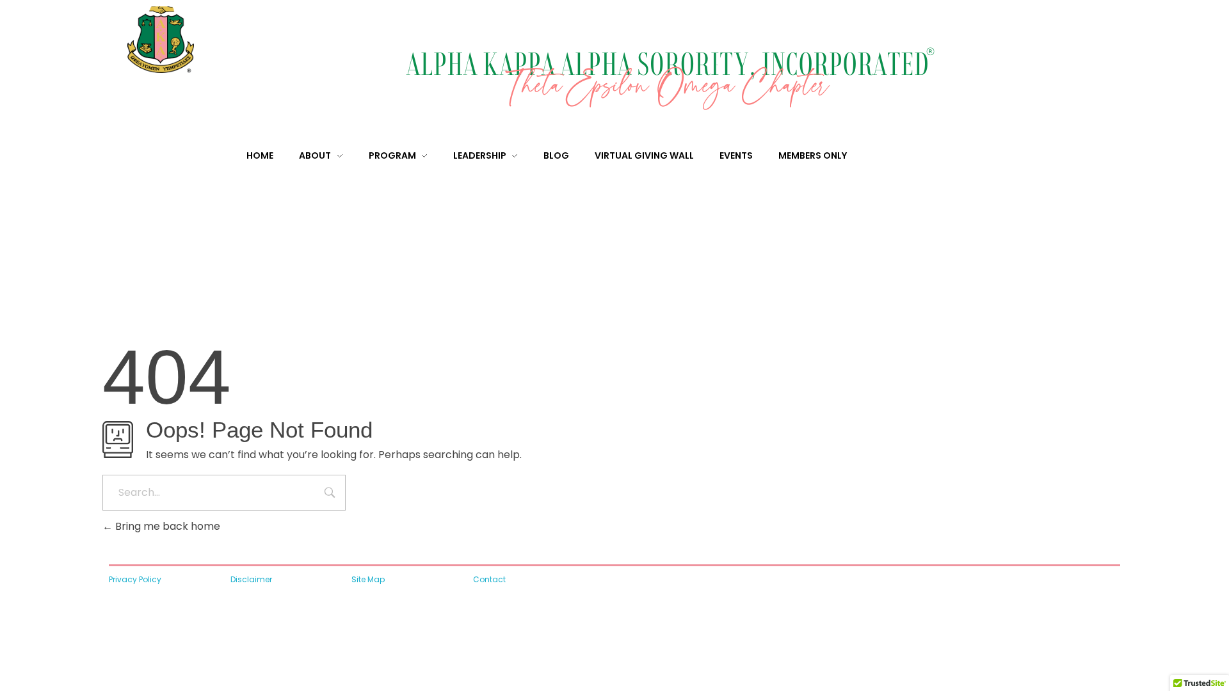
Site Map (368, 579)
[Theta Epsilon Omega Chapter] (185, 39)
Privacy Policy (135, 579)
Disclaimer (251, 579)
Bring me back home (166, 526)
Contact (489, 579)
